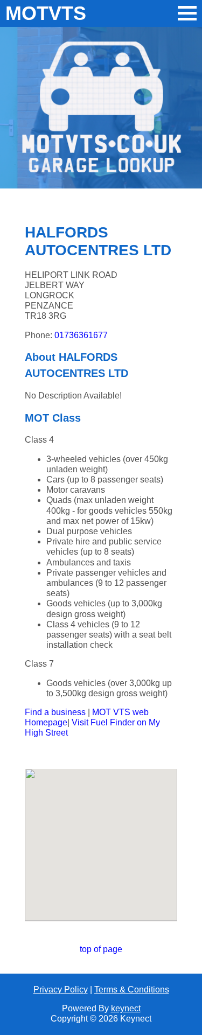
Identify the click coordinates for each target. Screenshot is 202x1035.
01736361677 (81, 335)
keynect (126, 1008)
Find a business (55, 712)
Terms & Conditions (131, 989)
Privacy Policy (60, 989)
